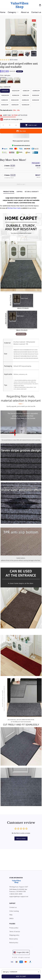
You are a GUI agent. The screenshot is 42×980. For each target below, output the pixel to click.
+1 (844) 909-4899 (15, 894)
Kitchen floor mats (14, 208)
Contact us (13, 907)
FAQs (11, 915)
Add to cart (21, 976)
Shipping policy (14, 935)
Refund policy (13, 942)
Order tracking (14, 911)
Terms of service (14, 931)
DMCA (11, 918)
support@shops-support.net (18, 896)
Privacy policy (13, 928)
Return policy (13, 939)
